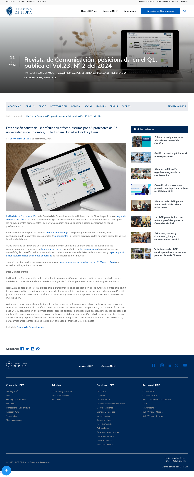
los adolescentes (89, 249)
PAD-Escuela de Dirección (167, 1)
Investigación (58, 106)
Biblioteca (42, 1)
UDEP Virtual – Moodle (152, 412)
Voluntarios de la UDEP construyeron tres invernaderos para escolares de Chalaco (170, 252)
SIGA (144, 403)
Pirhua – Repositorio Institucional (156, 399)
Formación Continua (60, 395)
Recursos (31, 1)
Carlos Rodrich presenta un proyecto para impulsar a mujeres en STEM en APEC (171, 188)
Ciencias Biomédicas (106, 412)
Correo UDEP (148, 391)
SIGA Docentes (149, 408)
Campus (76, 73)
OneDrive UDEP (149, 395)
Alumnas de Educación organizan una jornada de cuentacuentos (167, 172)
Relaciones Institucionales (108, 432)
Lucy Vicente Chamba (20, 138)
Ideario (9, 395)
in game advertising (56, 232)
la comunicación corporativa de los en (87, 262)
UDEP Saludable (104, 440)
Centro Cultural (103, 399)
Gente (42, 106)
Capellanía (101, 395)
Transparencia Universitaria (18, 408)
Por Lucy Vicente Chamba (39, 73)
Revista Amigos (177, 106)
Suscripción (130, 11)
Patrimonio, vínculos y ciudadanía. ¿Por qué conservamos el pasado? (166, 236)
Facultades (10, 1)
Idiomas (101, 106)
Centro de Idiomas (105, 408)
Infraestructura (12, 412)
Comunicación (34, 77)
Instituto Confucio (104, 424)
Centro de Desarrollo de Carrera (111, 403)
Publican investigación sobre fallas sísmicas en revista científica (168, 140)
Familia (114, 106)
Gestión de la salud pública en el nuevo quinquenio (170, 155)
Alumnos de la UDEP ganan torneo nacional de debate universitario (168, 204)
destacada (50, 77)
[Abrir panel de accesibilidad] (6, 470)
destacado (103, 73)
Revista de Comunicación (31, 327)
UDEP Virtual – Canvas (152, 416)
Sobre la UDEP (110, 11)
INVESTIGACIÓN (119, 73)
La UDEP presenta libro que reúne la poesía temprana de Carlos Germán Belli (168, 220)
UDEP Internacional (146, 1)
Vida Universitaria (105, 444)
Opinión (75, 106)
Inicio (8, 116)
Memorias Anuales (14, 420)
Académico (64, 73)
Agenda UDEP (108, 366)
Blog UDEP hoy (89, 11)
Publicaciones (103, 428)
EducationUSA (103, 416)
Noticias (184, 1)
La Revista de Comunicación (21, 216)
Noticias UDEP (85, 366)
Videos (126, 106)
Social (88, 106)
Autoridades (11, 416)
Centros (21, 1)
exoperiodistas (60, 236)
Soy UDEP (10, 403)
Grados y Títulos (104, 420)
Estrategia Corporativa (16, 399)
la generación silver (51, 249)
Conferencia (89, 73)
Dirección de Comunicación (161, 11)
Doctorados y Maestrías (62, 391)
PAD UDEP (56, 399)
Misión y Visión (12, 391)
